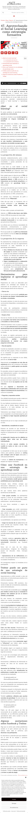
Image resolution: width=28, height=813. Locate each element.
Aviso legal (13, 811)
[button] (26, 777)
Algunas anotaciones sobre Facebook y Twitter (13, 75)
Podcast (11, 20)
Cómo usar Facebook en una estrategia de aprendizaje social (13, 68)
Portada (3, 20)
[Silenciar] (21, 83)
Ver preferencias (14, 807)
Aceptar (14, 799)
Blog (7, 20)
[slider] (24, 83)
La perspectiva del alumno (11, 60)
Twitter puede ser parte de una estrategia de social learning (10, 71)
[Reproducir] (2, 83)
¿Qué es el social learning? (9, 58)
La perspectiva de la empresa (12, 61)
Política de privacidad (21, 811)
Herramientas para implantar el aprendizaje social (11, 64)
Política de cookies (6, 811)
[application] (14, 83)
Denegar (14, 803)
